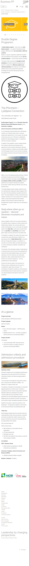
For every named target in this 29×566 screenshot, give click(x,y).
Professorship (4, 503)
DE (20, 6)
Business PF (7, 2)
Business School (9, 10)
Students (3, 498)
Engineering (4, 493)
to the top (23, 549)
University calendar (5, 514)
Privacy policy (4, 525)
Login (3, 6)
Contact (3, 517)
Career (2, 504)
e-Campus (3, 506)
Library (3, 511)
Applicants (3, 496)
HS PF (2, 10)
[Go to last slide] (3, 24)
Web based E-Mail (5, 508)
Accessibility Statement (6, 522)
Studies (16, 10)
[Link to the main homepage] (25, 2)
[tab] (5, 34)
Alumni (3, 500)
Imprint (3, 524)
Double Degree (4, 13)
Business (3, 495)
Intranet (3, 509)
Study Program (9, 24)
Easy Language (5, 521)
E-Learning (3, 513)
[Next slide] (25, 24)
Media (2, 501)
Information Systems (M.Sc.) (18, 12)
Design (3, 491)
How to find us (4, 519)
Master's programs (5, 12)
